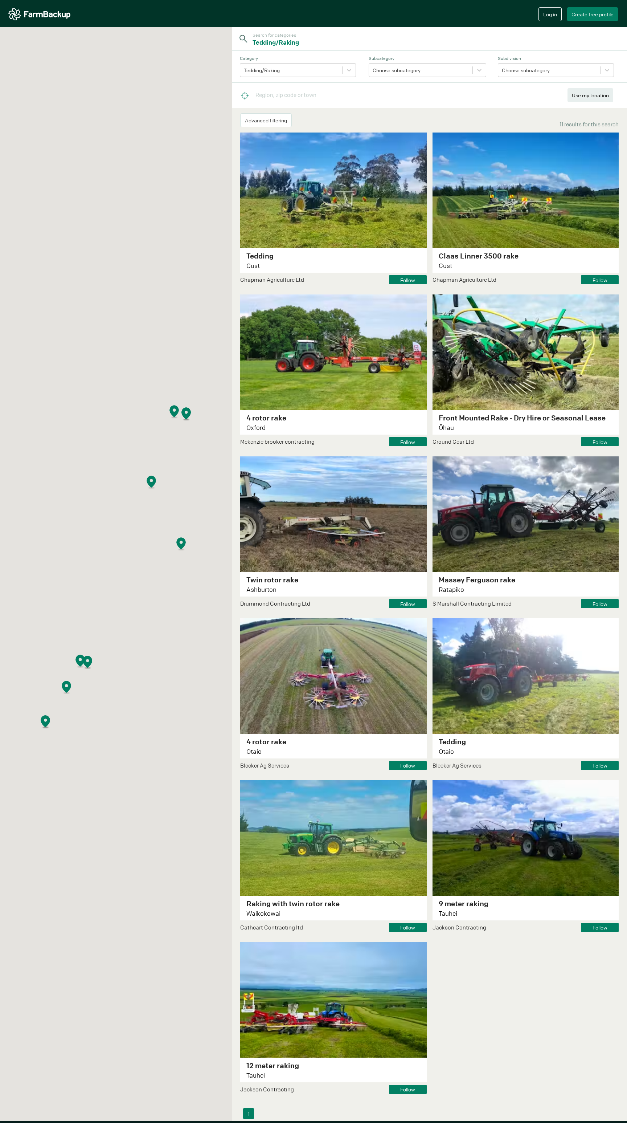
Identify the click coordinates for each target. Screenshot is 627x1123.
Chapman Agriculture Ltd (272, 279)
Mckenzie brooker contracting (277, 441)
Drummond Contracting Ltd (275, 603)
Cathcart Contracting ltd (271, 927)
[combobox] (429, 42)
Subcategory (381, 58)
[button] (97, 670)
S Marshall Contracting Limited (472, 603)
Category (249, 58)
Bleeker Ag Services (264, 765)
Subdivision (509, 58)
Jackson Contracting (459, 927)
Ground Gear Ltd (453, 441)
